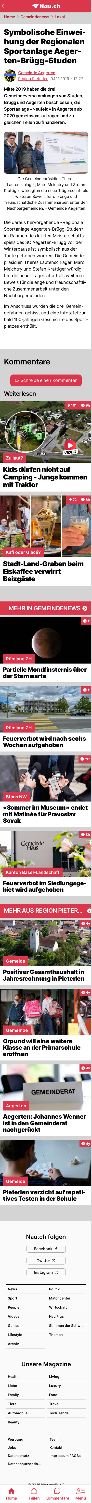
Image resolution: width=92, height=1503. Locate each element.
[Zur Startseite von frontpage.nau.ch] (46, 6)
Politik (54, 1289)
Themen (56, 1334)
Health (13, 1376)
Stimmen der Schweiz (67, 1325)
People (13, 1307)
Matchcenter (59, 1298)
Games (14, 1325)
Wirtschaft (58, 1307)
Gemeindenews (34, 16)
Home (9, 16)
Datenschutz (18, 1455)
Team (54, 1439)
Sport (12, 1298)
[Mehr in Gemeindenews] (46, 608)
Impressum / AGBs (65, 1455)
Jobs (12, 1447)
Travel (54, 1404)
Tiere (12, 1404)
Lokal (60, 16)
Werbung (15, 1439)
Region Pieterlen (33, 78)
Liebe (12, 1385)
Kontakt (56, 1447)
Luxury (55, 1385)
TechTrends (59, 1413)
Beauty (13, 1422)
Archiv (13, 1344)
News (12, 1289)
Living (54, 1376)
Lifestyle (15, 1334)
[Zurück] (3, 6)
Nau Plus (56, 1316)
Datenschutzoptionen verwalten (26, 1464)
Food (53, 1395)
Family (13, 1395)
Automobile (17, 1413)
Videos (14, 1316)
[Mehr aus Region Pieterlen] (46, 911)
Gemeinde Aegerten (36, 72)
